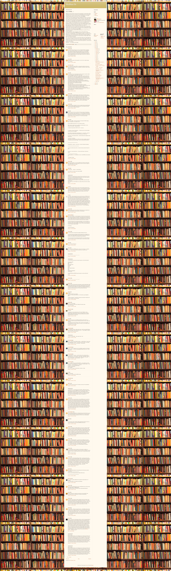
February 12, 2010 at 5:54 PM (71, 165)
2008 (95, 84)
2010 (95, 47)
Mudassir (69, 283)
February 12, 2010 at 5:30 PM (71, 101)
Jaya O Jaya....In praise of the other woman (100, 66)
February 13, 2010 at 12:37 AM (72, 351)
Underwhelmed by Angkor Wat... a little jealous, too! (100, 78)
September (97, 52)
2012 (95, 45)
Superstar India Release (103, 36)
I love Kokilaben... (98, 63)
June (96, 56)
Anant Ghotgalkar (70, 411)
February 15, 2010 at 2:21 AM (72, 489)
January (97, 81)
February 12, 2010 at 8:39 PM (71, 251)
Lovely (69, 318)
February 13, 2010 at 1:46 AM (72, 375)
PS (68, 372)
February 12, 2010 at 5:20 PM (71, 62)
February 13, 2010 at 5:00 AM (72, 385)
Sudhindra (96, 13)
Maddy (69, 418)
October (97, 51)
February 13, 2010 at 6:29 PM (71, 482)
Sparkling (69, 302)
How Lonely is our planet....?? (99, 64)
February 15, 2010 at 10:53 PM (72, 495)
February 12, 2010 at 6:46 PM (71, 206)
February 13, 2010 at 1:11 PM (71, 466)
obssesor (69, 59)
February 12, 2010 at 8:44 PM (71, 275)
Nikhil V (69, 383)
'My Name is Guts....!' (98, 74)
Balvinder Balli (70, 214)
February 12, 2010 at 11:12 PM (72, 315)
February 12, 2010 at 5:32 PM (71, 108)
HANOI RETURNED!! (98, 75)
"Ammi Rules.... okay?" (99, 68)
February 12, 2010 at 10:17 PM (72, 306)
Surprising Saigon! (98, 76)
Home (78, 558)
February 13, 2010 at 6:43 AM (72, 395)
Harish (69, 119)
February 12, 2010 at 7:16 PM (71, 212)
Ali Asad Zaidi (70, 340)
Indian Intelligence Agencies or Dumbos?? (99, 70)
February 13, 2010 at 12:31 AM (72, 344)
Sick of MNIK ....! (98, 73)
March (96, 59)
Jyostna (69, 492)
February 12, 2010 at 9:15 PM (71, 289)
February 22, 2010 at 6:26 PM (71, 515)
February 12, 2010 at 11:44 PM (72, 332)
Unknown (69, 93)
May (96, 57)
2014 (95, 42)
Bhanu (95, 14)
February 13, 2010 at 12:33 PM (72, 435)
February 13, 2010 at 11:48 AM (72, 423)
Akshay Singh (70, 328)
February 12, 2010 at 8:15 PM (71, 239)
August (97, 53)
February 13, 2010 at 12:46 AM (72, 369)
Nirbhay (69, 291)
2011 (95, 46)
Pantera (69, 518)
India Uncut (96, 15)
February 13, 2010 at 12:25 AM (72, 337)
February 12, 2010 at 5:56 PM (71, 172)
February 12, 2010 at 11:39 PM (72, 325)
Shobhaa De (71, 4)
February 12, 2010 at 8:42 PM (71, 256)
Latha (69, 72)
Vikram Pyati (70, 309)
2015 (95, 41)
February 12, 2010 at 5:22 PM (71, 90)
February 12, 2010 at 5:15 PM (71, 56)
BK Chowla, (69, 478)
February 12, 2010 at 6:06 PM (71, 183)
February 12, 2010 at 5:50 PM (71, 158)
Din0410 (69, 468)
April (96, 58)
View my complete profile (100, 22)
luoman (87, 565)
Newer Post (67, 558)
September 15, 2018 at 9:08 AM (72, 543)
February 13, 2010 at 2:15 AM (72, 380)
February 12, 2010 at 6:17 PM (71, 192)
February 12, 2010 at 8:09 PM (71, 228)
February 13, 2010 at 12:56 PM (72, 445)
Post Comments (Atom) (72, 560)
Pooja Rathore (70, 65)
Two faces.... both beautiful (99, 67)
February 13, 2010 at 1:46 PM (71, 475)
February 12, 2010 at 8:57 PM (71, 280)
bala (68, 186)
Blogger (92, 565)
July (96, 54)
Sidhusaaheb (69, 378)
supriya (69, 247)
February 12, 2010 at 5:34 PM (71, 116)
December (97, 48)
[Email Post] (75, 44)
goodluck (69, 48)
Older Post (89, 558)
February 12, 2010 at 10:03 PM (72, 299)
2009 (95, 83)
